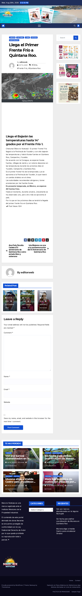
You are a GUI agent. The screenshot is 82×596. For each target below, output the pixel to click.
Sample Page (76, 591)
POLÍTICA (48, 453)
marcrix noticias (43, 306)
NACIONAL (9, 476)
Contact (77, 580)
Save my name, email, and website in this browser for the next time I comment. (27, 420)
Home (71, 580)
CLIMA (27, 37)
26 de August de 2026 (15, 462)
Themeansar (6, 587)
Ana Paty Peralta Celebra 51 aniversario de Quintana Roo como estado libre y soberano (17, 250)
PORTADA (34, 37)
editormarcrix (9, 306)
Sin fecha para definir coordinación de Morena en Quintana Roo (60, 458)
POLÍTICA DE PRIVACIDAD (61, 591)
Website (7, 402)
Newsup (32, 585)
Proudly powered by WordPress (12, 585)
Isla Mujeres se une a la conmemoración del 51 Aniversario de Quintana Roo (37, 248)
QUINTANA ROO (14, 40)
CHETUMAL (20, 37)
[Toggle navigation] (39, 25)
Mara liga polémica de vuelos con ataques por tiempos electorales (59, 482)
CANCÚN (12, 37)
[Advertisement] (27, 119)
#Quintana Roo (34, 68)
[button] (74, 26)
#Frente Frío (22, 68)
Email (7, 389)
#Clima (34, 65)
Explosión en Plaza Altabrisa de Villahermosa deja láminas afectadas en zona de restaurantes (63, 586)
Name (7, 376)
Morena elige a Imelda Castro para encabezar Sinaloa (19, 482)
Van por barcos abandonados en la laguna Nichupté (17, 458)
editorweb (23, 62)
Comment (8, 333)
